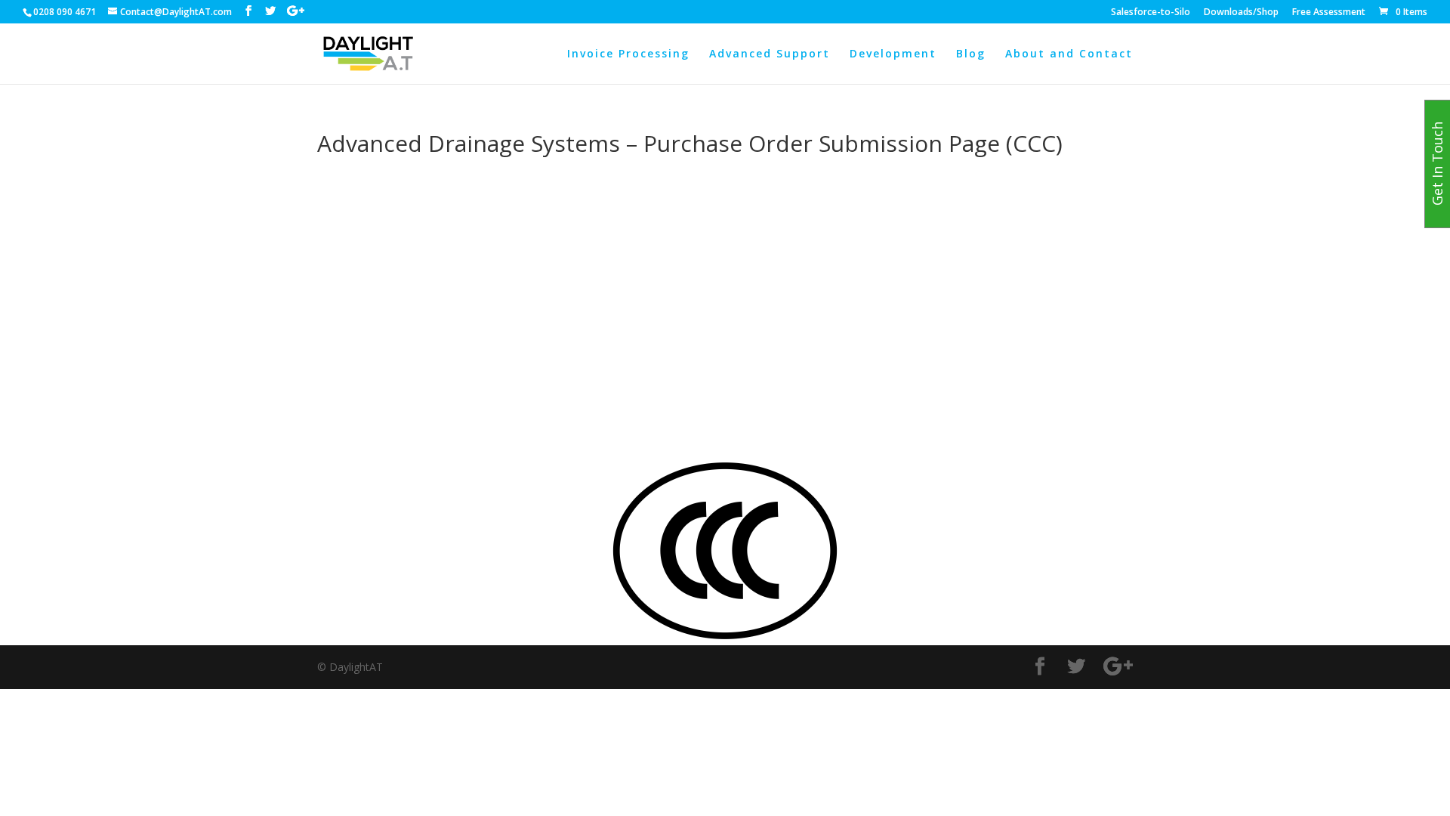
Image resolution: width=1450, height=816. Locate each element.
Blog (971, 54)
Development (893, 54)
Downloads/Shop (1241, 13)
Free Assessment (1328, 13)
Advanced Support (769, 54)
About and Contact (1069, 54)
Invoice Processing (628, 54)
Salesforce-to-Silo (1150, 13)
